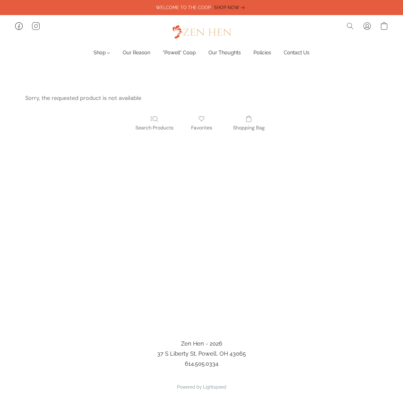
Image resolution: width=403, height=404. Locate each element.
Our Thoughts (224, 53)
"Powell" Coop (179, 53)
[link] (230, 7)
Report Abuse (202, 376)
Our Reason (136, 53)
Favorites (201, 127)
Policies (262, 53)
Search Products (154, 127)
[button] (201, 32)
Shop (100, 53)
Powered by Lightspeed (201, 387)
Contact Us (296, 53)
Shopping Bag (249, 127)
